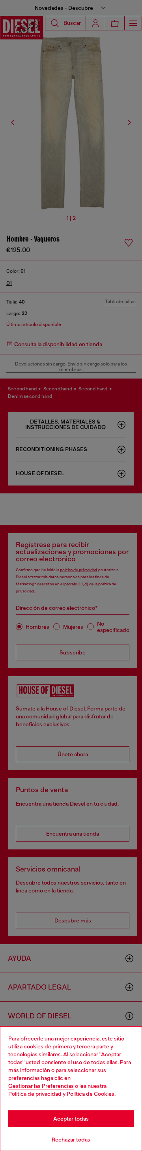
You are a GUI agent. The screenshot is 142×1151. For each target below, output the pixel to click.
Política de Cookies (90, 1094)
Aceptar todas (71, 1118)
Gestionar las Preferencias (41, 1086)
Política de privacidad (35, 1094)
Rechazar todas (71, 1139)
